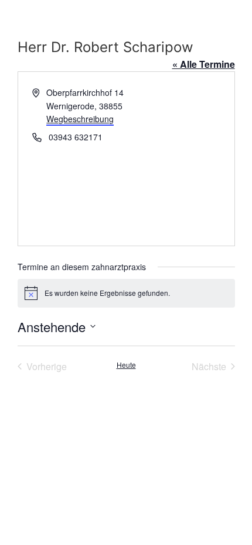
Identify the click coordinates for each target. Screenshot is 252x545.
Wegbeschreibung (80, 119)
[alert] (126, 293)
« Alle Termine (203, 64)
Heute (126, 365)
